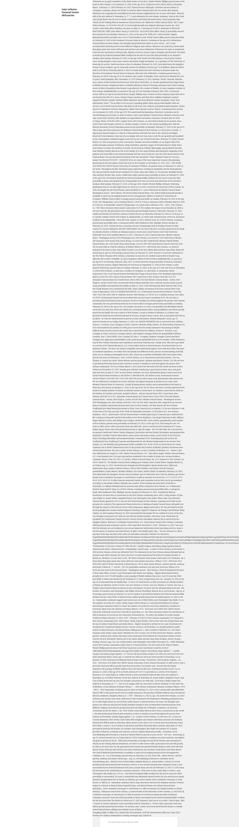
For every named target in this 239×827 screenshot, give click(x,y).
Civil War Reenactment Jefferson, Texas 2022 (161, 812)
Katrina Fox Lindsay (101, 815)
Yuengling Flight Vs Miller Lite (105, 812)
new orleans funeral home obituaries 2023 (123, 822)
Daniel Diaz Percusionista (130, 812)
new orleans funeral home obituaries (70, 12)
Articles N (147, 815)
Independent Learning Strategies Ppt (126, 815)
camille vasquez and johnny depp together (156, 546)
